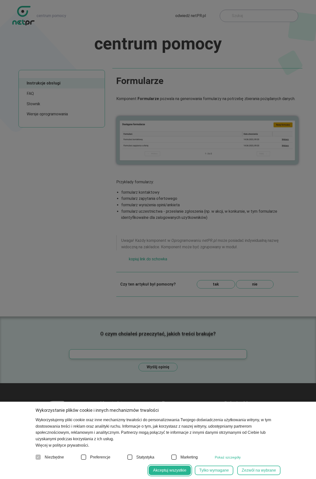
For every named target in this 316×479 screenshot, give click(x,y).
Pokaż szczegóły (228, 457)
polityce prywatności (70, 445)
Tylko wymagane (214, 470)
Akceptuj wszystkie (169, 470)
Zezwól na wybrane (259, 470)
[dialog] (158, 239)
